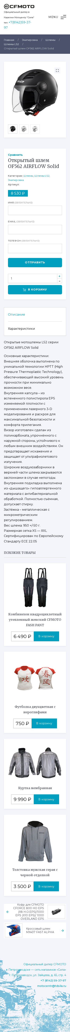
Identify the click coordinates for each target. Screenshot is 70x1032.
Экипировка (30, 39)
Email (21, 221)
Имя (20, 202)
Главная (9, 39)
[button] (57, 17)
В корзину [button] (46, 636)
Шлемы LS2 (11, 44)
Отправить (35, 262)
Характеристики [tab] (21, 329)
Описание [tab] (16, 314)
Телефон (24, 240)
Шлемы (50, 39)
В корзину (37, 289)
